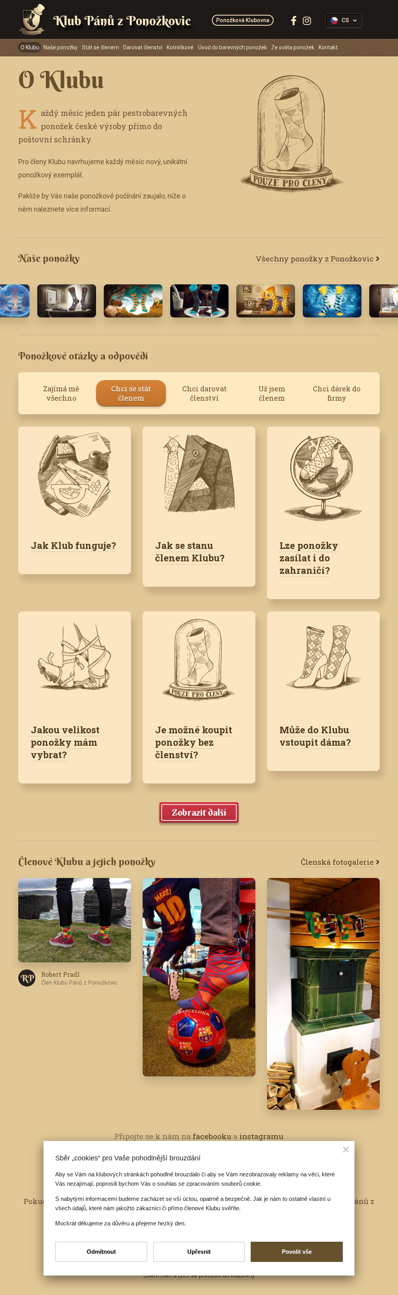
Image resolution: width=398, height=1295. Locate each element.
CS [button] (345, 20)
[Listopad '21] (133, 300)
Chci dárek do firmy (336, 393)
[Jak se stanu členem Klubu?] (199, 477)
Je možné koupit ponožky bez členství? (193, 742)
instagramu (261, 1136)
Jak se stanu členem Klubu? (190, 551)
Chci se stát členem (131, 393)
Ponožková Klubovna (242, 20)
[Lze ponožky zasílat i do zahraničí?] (323, 477)
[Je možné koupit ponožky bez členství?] (199, 661)
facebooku (212, 1136)
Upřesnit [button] (199, 1251)
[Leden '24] (332, 300)
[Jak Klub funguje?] (74, 477)
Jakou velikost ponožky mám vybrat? (65, 742)
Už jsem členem (271, 393)
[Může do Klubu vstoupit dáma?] (323, 661)
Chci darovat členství (204, 393)
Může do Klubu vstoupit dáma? (315, 736)
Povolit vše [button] (297, 1251)
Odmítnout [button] (101, 1251)
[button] (346, 1150)
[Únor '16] (199, 300)
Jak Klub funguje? (73, 545)
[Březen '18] (66, 300)
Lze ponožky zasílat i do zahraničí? (308, 558)
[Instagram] (307, 20)
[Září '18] (265, 300)
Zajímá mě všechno (61, 393)
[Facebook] (294, 20)
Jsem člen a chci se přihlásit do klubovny (199, 1275)
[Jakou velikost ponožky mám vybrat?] (74, 661)
